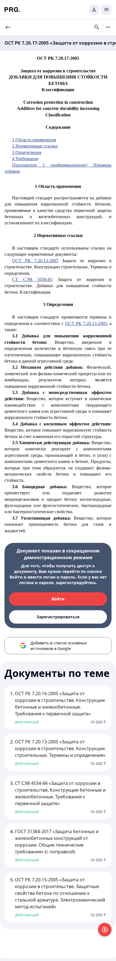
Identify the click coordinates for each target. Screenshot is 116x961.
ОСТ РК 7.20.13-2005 (35, 260)
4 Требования (25, 158)
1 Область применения (34, 139)
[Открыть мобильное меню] (106, 9)
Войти (58, 599)
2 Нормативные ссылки (35, 146)
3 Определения (26, 152)
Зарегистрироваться (58, 616)
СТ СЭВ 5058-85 (32, 279)
